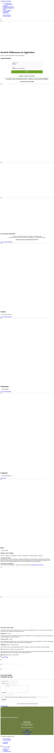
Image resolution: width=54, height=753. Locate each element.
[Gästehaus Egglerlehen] (6, 1)
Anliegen (3, 692)
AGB (27, 729)
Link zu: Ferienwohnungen (6, 316)
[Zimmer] (23, 243)
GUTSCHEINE (27, 734)
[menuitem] (28, 4)
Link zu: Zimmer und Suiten (6, 241)
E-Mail (3, 683)
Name (3, 681)
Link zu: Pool (3, 478)
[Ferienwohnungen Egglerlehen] (23, 318)
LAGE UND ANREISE (27, 732)
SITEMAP (27, 730)
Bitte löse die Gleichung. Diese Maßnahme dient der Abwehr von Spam (20, 697)
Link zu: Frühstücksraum (6, 391)
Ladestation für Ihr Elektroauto (37, 564)
